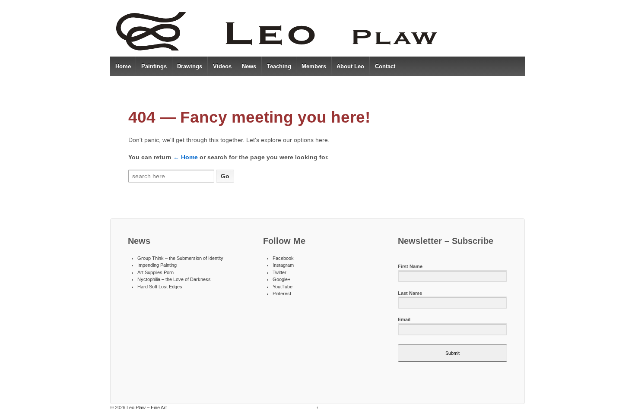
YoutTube (282, 286)
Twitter (279, 272)
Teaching (279, 66)
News (249, 66)
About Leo (350, 66)
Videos (222, 66)
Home (123, 66)
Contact (385, 66)
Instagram (283, 265)
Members (314, 66)
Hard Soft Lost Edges (159, 286)
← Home (185, 157)
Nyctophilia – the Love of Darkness (174, 279)
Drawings (189, 66)
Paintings (154, 66)
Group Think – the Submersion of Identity (180, 258)
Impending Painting (157, 265)
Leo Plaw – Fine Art (146, 407)
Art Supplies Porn (155, 272)
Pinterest (282, 293)
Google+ (281, 279)
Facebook (283, 258)
